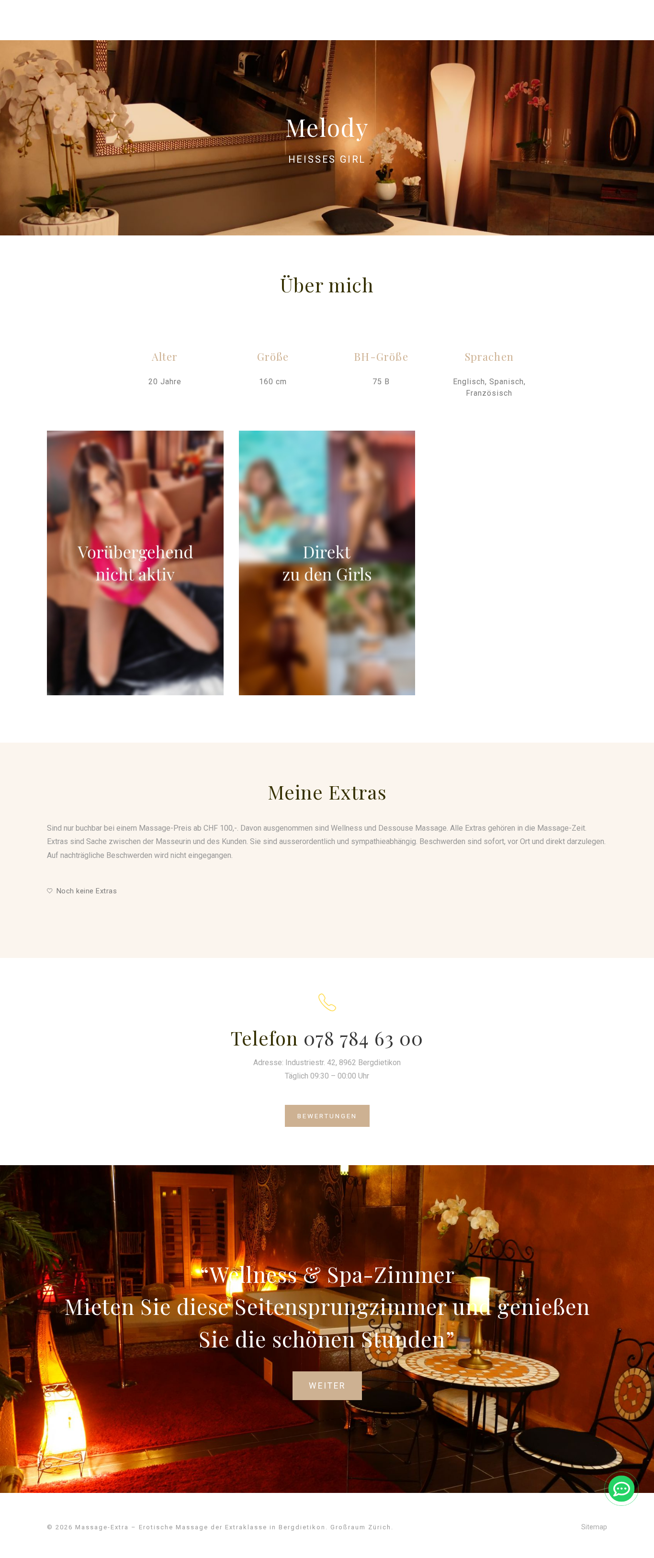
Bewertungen (327, 1116)
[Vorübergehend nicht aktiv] (135, 563)
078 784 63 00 (363, 1037)
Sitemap (594, 1527)
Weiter (327, 1386)
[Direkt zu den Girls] (327, 563)
